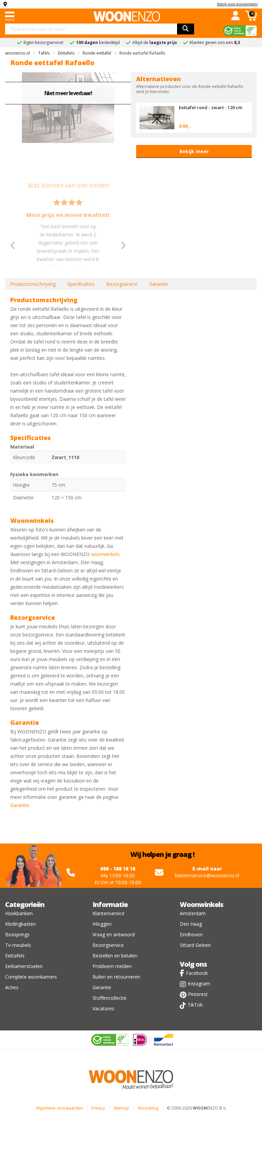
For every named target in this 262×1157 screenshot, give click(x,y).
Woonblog (148, 1108)
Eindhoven (191, 934)
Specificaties (80, 284)
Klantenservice (108, 913)
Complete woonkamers (31, 976)
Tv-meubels (18, 945)
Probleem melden (112, 966)
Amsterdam (193, 913)
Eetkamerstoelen (24, 966)
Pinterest (198, 994)
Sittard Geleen (195, 945)
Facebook (197, 973)
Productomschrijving (33, 284)
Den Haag (191, 924)
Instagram (199, 983)
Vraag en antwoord (113, 934)
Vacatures (103, 1008)
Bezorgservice (121, 284)
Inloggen (102, 924)
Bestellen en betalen (114, 955)
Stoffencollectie (109, 998)
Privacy (98, 1108)
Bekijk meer (194, 151)
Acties (11, 987)
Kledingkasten (20, 924)
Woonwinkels (201, 904)
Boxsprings (17, 934)
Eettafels (15, 955)
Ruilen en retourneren (116, 976)
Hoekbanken (19, 913)
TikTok (195, 1004)
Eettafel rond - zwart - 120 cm (210, 107)
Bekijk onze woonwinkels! (237, 3)
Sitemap (121, 1108)
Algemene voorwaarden (59, 1108)
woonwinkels (105, 554)
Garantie (158, 284)
